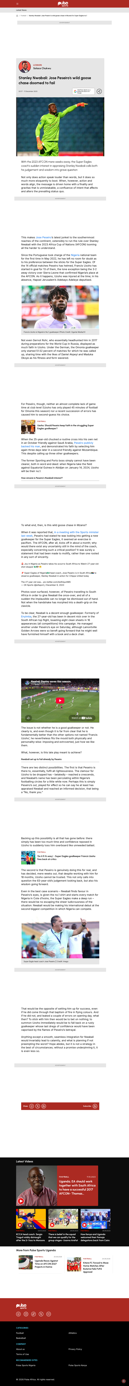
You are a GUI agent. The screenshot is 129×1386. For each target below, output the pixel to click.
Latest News (21, 10)
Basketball (21, 1338)
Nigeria (75, 255)
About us (20, 1349)
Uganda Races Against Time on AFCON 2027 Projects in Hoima (46, 1263)
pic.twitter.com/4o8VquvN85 (57, 582)
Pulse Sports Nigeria (25, 1365)
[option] (31, 1226)
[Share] (99, 91)
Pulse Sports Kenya (78, 1365)
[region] (64, 1226)
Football (23, 16)
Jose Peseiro (44, 237)
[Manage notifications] (124, 1381)
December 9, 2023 (55, 585)
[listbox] (64, 1226)
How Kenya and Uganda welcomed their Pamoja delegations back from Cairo (95, 1237)
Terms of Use (22, 1354)
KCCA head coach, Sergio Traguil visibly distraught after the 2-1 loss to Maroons (30, 1237)
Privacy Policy (75, 1349)
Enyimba (26, 616)
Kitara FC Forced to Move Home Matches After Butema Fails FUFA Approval (95, 1267)
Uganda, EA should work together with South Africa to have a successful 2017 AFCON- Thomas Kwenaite (77, 1188)
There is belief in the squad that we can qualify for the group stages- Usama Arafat (63, 1237)
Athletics (73, 1333)
